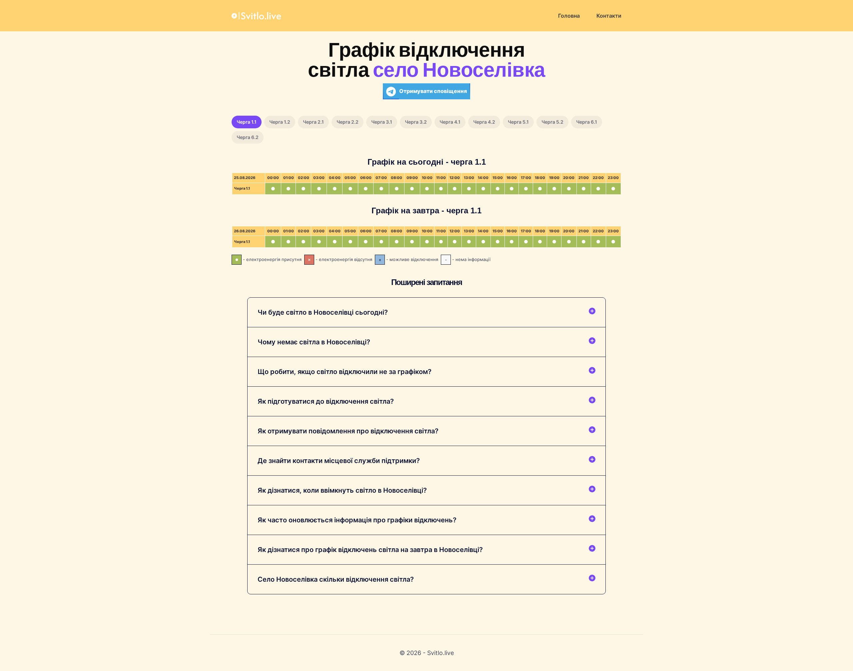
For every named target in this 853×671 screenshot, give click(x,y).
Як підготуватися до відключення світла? (326, 401)
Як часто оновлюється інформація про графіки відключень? (357, 520)
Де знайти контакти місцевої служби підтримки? (339, 461)
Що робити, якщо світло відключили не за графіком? (344, 372)
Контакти (608, 15)
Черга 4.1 (449, 122)
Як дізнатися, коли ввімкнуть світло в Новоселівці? (342, 490)
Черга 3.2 (416, 122)
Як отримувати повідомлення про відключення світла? (348, 431)
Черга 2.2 (348, 122)
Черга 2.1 (313, 122)
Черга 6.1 (586, 122)
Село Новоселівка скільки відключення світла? (336, 579)
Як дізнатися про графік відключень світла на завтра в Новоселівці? (370, 550)
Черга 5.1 (518, 122)
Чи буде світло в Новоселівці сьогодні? (323, 312)
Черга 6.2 (248, 137)
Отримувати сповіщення (433, 91)
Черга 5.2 (552, 122)
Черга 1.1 (247, 122)
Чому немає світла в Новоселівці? (314, 342)
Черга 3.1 (381, 122)
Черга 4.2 (484, 122)
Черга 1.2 (279, 122)
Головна (569, 15)
